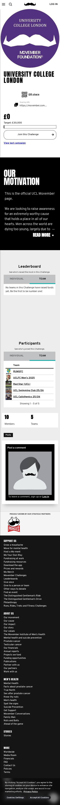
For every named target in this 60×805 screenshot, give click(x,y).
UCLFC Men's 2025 (24, 378)
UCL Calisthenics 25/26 (26, 397)
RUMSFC (18, 371)
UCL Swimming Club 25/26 (28, 390)
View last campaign (15, 143)
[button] (3, 4)
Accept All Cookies (39, 798)
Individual (17, 279)
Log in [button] (54, 4)
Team (42, 279)
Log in (45, 497)
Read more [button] (43, 235)
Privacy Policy (31, 792)
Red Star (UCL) (21, 384)
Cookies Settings (15, 798)
